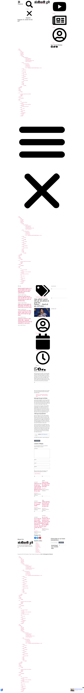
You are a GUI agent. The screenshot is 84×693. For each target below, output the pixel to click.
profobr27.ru (28, 65)
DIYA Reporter (44, 434)
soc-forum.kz (28, 66)
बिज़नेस (20, 97)
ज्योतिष (21, 263)
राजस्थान (22, 55)
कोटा (23, 82)
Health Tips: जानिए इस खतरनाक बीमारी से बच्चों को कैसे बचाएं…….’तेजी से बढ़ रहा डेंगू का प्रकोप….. (42, 395)
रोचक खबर (22, 103)
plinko (25, 76)
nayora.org (27, 64)
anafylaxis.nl (26, 57)
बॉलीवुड (22, 91)
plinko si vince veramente (26, 104)
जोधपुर (23, 83)
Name (35, 459)
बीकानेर (23, 77)
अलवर (23, 81)
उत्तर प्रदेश (22, 52)
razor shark (26, 80)
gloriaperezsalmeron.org (30, 60)
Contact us (38, 544)
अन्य (19, 100)
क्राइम (21, 109)
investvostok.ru (26, 63)
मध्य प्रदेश (22, 53)
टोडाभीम (25, 85)
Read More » (36, 493)
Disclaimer (37, 551)
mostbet (25, 74)
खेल (19, 88)
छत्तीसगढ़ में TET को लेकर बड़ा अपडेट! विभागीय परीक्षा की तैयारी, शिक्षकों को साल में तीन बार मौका (38, 487)
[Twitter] (54, 47)
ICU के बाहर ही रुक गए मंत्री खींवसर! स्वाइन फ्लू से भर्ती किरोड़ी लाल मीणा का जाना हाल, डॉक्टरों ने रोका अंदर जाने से (38, 524)
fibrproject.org (28, 59)
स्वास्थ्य (20, 89)
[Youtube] (57, 47)
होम (19, 49)
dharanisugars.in (28, 58)
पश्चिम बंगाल (22, 54)
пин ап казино (24, 102)
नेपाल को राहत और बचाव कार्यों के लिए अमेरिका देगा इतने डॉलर (46, 484)
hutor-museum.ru (28, 61)
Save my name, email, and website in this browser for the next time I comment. (41, 471)
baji (22, 114)
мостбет (23, 110)
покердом (26, 78)
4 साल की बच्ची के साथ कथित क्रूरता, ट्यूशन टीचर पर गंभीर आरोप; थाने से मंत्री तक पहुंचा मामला (24, 313)
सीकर (23, 62)
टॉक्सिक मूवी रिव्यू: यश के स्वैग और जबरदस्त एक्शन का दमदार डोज (46, 504)
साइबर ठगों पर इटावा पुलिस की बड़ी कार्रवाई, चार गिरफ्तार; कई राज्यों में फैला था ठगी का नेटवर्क (24, 306)
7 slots (23, 108)
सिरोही (23, 56)
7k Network (51, 554)
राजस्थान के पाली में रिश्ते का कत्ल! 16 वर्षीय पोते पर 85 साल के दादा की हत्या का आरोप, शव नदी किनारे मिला (25, 299)
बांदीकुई (25, 239)
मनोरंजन (20, 90)
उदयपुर (23, 68)
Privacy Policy (38, 552)
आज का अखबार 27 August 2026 (37, 504)
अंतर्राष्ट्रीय (20, 87)
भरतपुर (23, 75)
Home (37, 542)
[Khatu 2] (42, 382)
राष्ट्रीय (20, 50)
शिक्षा (21, 107)
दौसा (22, 238)
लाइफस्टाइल (22, 105)
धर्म (19, 92)
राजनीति (22, 111)
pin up (25, 237)
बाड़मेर (23, 73)
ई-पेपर (19, 99)
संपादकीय (22, 115)
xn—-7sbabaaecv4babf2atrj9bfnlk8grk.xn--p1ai (34, 67)
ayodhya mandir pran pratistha (26, 261)
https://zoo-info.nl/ (25, 106)
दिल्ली (21, 86)
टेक (21, 608)
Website (35, 466)
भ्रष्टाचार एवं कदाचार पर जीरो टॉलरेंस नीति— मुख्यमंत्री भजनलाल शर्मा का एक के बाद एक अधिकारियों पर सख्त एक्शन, (25, 321)
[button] (29, 4)
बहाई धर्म (22, 262)
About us (37, 543)
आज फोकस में (22, 113)
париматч (24, 112)
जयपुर (23, 84)
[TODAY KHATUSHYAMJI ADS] (58, 298)
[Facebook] (52, 47)
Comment (36, 448)
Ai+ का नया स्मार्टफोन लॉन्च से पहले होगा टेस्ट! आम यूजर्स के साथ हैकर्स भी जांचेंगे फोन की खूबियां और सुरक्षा (46, 522)
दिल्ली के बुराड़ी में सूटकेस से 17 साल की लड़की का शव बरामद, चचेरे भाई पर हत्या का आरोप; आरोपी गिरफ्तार (25, 291)
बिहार (21, 51)
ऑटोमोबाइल (22, 98)
